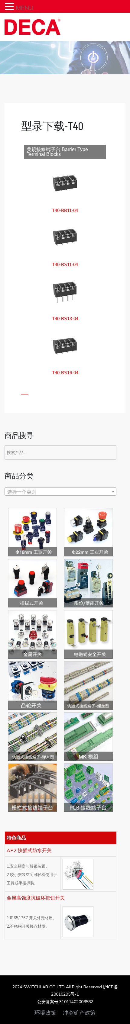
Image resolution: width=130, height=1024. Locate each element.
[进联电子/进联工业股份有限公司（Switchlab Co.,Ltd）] (32, 27)
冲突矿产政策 (79, 1013)
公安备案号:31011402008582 (65, 1001)
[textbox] (60, 492)
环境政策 (45, 1013)
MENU (25, 7)
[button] (65, 210)
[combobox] (60, 491)
